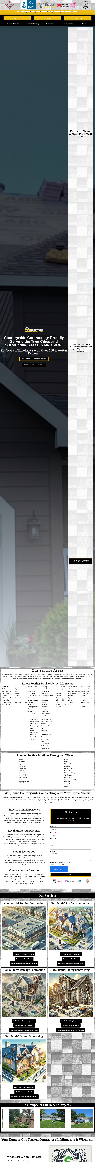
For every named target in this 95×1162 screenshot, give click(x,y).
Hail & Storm (69, 24)
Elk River (44, 732)
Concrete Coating (32, 24)
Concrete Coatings (47, 11)
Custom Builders (71, 11)
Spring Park (32, 689)
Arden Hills (19, 704)
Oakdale (59, 691)
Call (59, 864)
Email (52, 833)
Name (52, 826)
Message (53, 851)
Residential (50, 24)
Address (53, 845)
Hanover (5, 707)
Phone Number (55, 839)
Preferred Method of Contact (60, 862)
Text (53, 864)
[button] (3, 1118)
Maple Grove (6, 711)
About (83, 24)
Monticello (6, 713)
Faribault (5, 709)
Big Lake (84, 704)
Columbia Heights (21, 700)
